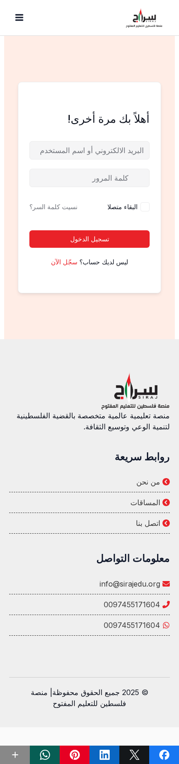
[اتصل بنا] (89, 523)
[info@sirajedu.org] (89, 584)
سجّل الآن (64, 262)
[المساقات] (89, 502)
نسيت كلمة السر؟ (53, 207)
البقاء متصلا (122, 207)
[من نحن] (89, 482)
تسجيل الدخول (89, 239)
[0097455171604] (89, 604)
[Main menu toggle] (19, 17)
